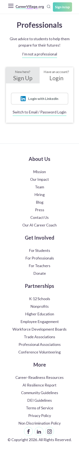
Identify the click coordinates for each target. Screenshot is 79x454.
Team (39, 187)
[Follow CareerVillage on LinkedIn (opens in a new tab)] (39, 431)
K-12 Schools (39, 298)
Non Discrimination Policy (39, 423)
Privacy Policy (39, 415)
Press (39, 209)
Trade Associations (39, 336)
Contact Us (39, 217)
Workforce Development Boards (39, 329)
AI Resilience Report (39, 385)
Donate (39, 273)
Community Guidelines (39, 392)
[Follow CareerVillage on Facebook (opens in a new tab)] (28, 431)
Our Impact (39, 179)
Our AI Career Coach (39, 225)
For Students (39, 250)
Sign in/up (62, 7)
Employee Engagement (39, 321)
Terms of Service (39, 408)
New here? (22, 75)
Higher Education (39, 314)
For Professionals (39, 258)
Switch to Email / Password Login (39, 112)
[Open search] (49, 6)
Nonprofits (39, 306)
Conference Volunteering (39, 352)
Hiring (39, 194)
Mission (39, 171)
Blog (39, 202)
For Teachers (39, 265)
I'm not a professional (39, 54)
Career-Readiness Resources (39, 377)
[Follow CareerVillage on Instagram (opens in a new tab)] (49, 431)
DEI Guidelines (39, 400)
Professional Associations (40, 344)
